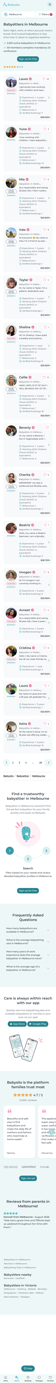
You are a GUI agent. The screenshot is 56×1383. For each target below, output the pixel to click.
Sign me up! (28, 1178)
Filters (46, 14)
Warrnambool (11, 1297)
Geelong (21, 1289)
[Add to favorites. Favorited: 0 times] (47, 427)
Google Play (39, 1024)
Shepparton (10, 1293)
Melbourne (9, 1289)
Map (29, 1368)
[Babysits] (11, 4)
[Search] (5, 14)
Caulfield (20, 1278)
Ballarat (32, 1289)
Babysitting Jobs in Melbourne (20, 1267)
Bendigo (42, 1289)
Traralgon (25, 1297)
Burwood (8, 1278)
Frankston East (26, 1293)
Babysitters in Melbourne (17, 1259)
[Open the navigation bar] (50, 4)
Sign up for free (28, 59)
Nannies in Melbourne (15, 1263)
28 (40, 762)
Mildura (39, 1293)
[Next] (49, 762)
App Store (18, 1024)
